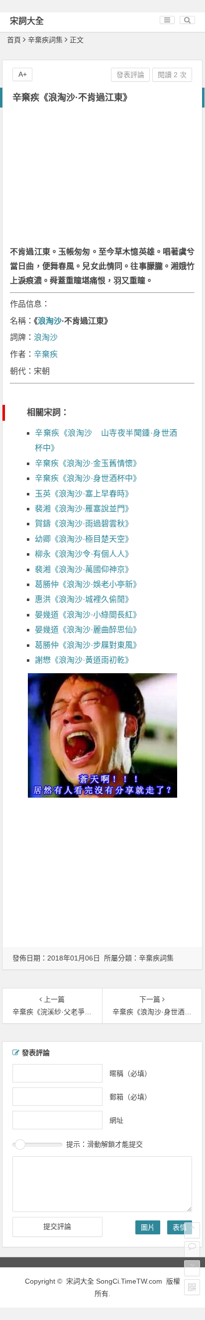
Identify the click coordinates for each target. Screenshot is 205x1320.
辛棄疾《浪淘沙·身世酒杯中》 (88, 478)
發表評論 (130, 75)
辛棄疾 (46, 354)
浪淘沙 (50, 321)
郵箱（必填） (130, 1097)
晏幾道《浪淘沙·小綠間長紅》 (88, 614)
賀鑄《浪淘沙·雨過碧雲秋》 (84, 523)
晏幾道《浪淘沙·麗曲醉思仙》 (88, 629)
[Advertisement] (102, 178)
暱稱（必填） (130, 1074)
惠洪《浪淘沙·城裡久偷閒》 (84, 599)
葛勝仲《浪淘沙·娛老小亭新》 (88, 584)
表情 (180, 1227)
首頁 (14, 40)
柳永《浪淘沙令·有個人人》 (84, 554)
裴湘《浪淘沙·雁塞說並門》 (84, 508)
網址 (116, 1120)
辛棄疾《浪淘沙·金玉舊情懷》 (88, 463)
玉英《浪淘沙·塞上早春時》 (84, 493)
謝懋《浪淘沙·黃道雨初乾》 (84, 660)
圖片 (148, 1227)
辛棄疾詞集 (45, 40)
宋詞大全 (27, 21)
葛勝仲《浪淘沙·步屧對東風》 (88, 645)
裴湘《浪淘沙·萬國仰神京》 (84, 569)
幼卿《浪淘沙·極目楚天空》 (84, 539)
